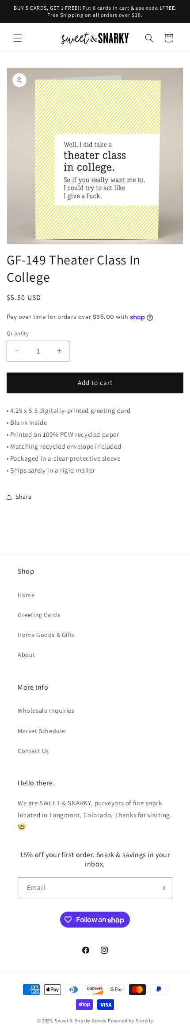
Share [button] (23, 497)
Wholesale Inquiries (46, 710)
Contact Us (33, 751)
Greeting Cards (39, 615)
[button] (17, 38)
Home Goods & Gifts (46, 635)
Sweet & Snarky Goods (80, 1020)
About (26, 655)
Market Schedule (41, 731)
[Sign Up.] (162, 888)
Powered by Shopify (130, 1020)
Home (26, 595)
